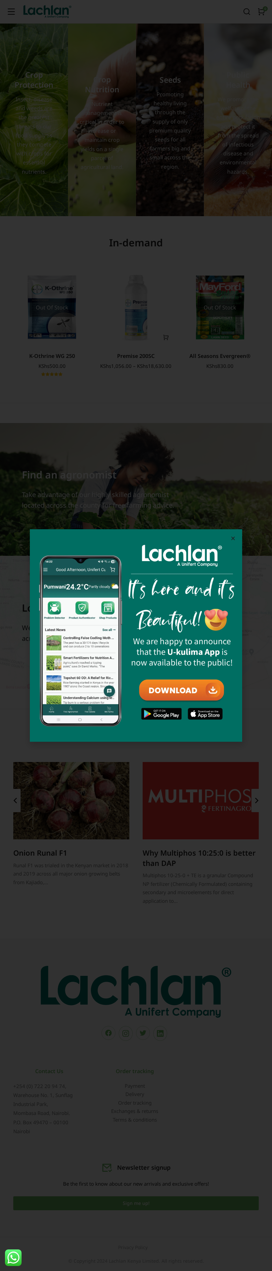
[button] (233, 538)
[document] (136, 635)
